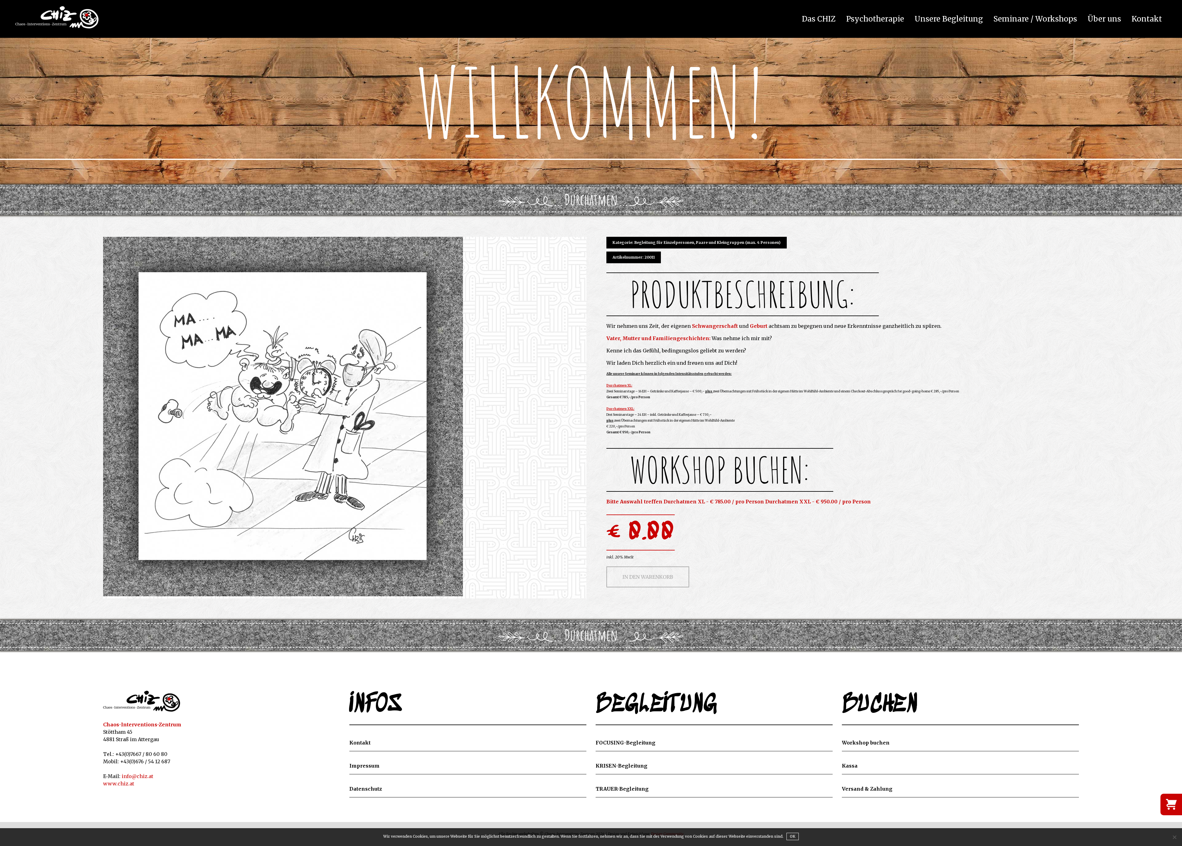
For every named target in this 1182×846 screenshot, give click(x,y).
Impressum (364, 766)
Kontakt (1147, 19)
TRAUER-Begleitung (622, 789)
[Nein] (1174, 837)
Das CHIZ (819, 19)
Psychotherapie (875, 19)
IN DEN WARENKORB (647, 577)
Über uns (1104, 19)
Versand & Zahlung (867, 789)
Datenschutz (365, 789)
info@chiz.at (137, 776)
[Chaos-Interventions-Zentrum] (141, 701)
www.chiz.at (118, 783)
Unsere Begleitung (949, 19)
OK (793, 836)
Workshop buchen (866, 743)
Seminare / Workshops (1035, 19)
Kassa (850, 766)
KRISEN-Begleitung (621, 766)
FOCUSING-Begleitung (625, 743)
